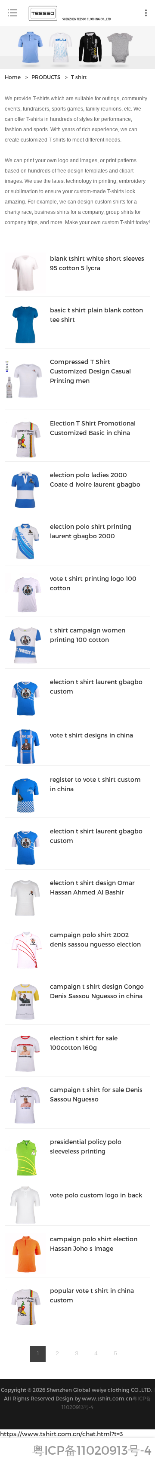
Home (13, 77)
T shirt (79, 77)
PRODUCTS (45, 77)
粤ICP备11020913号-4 (92, 1450)
